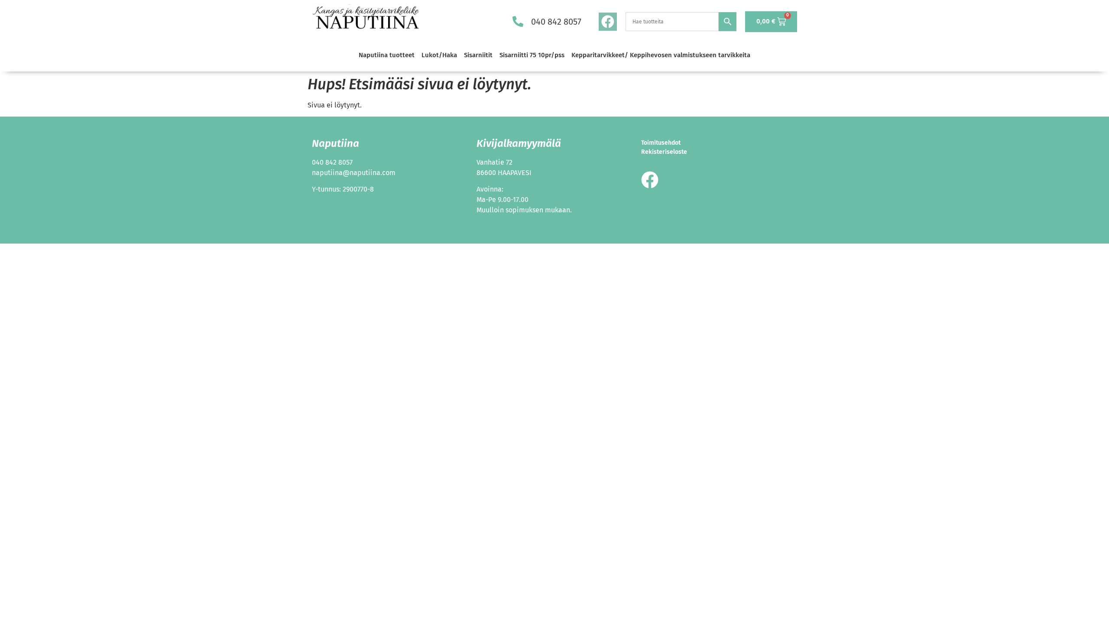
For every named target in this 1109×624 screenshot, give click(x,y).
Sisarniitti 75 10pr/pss (531, 55)
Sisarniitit (478, 55)
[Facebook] (608, 22)
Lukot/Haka (439, 55)
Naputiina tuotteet (387, 55)
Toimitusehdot (661, 142)
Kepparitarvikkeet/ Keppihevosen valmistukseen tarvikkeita (660, 55)
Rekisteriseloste (664, 152)
